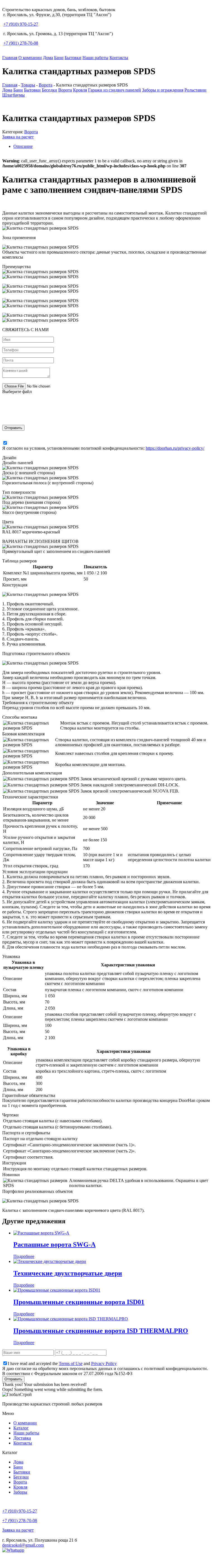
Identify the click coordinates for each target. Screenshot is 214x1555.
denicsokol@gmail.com (23, 1545)
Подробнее (23, 1256)
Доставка (22, 1438)
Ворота (65, 90)
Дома (48, 57)
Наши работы (95, 57)
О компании (30, 57)
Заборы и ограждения (162, 90)
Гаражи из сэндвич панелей (114, 90)
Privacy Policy (104, 1363)
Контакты (119, 57)
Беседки (49, 90)
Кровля (80, 90)
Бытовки (73, 57)
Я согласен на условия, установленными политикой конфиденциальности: (103, 448)
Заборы (20, 1492)
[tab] (112, 146)
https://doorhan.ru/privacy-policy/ (175, 448)
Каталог (21, 1428)
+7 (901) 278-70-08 (20, 43)
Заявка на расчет (18, 136)
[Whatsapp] (13, 1550)
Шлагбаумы (13, 95)
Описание (23, 146)
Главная (9, 57)
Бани (59, 57)
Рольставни (195, 90)
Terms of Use (70, 1363)
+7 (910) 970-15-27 (20, 24)
